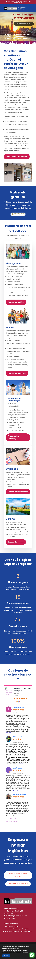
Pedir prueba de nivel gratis (18, 875)
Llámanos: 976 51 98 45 (18, 884)
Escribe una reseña (11, 821)
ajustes (25, 952)
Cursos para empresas (18, 492)
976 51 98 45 (10, 918)
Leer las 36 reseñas (11, 819)
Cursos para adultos (17, 373)
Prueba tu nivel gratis (23, 23)
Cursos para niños (16, 302)
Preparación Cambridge (13, 437)
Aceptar (6, 956)
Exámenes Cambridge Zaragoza (17, 929)
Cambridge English (12, 926)
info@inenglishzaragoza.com (16, 916)
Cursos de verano (16, 542)
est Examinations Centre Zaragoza (18, 931)
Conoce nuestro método (16, 156)
